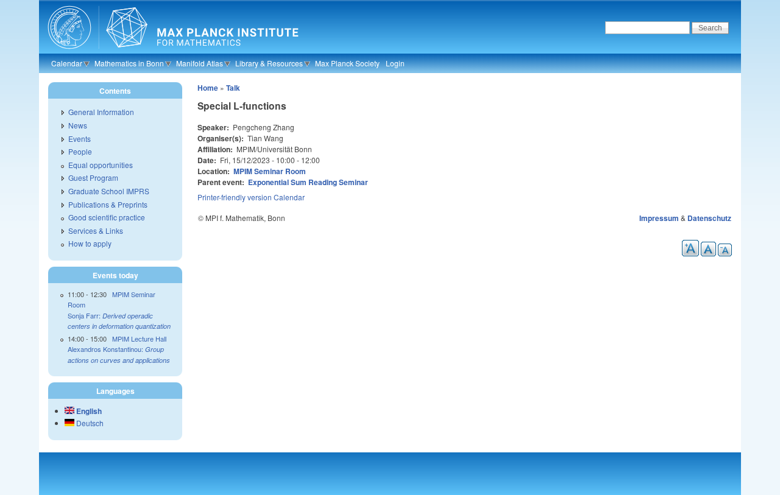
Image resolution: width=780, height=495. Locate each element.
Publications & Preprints (107, 204)
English (88, 410)
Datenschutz (709, 217)
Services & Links (95, 230)
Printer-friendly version (234, 197)
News (77, 125)
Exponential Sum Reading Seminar (308, 182)
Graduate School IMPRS (108, 191)
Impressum (659, 217)
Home (207, 87)
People (80, 151)
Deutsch (89, 423)
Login (395, 63)
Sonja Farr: (119, 321)
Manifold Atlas (199, 63)
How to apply (90, 243)
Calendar (66, 63)
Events (79, 138)
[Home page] (171, 51)
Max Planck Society (347, 63)
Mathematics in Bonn (129, 63)
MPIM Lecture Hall (139, 338)
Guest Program (93, 177)
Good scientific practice (106, 217)
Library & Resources (269, 63)
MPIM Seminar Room (269, 171)
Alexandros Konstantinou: (119, 354)
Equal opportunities (100, 165)
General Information (101, 112)
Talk (233, 87)
